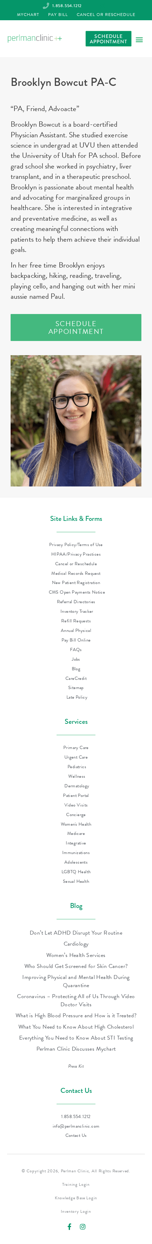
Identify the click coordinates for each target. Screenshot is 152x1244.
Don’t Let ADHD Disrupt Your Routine (76, 933)
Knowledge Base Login (76, 1198)
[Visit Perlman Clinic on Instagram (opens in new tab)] (83, 1226)
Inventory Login (76, 1211)
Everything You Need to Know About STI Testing (76, 1038)
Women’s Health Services (75, 955)
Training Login (76, 1184)
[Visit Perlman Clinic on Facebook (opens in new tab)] (69, 1226)
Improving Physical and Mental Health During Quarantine (75, 981)
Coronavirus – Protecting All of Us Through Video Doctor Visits (76, 1000)
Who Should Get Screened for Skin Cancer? (76, 966)
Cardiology (76, 944)
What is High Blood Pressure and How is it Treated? (76, 1015)
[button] (139, 39)
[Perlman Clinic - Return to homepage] (34, 38)
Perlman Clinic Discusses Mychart (76, 1049)
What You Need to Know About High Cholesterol (76, 1027)
